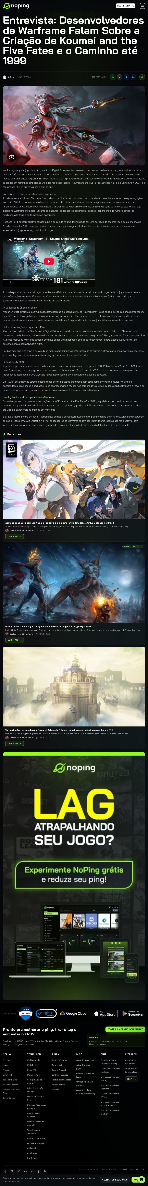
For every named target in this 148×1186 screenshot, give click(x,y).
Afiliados (55, 1089)
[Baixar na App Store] (105, 1013)
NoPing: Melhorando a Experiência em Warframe (29, 397)
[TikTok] (5, 1171)
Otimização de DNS (35, 1143)
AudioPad (31, 1148)
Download (7, 1075)
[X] (119, 77)
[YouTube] (25, 1171)
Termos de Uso (58, 1084)
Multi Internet (33, 1065)
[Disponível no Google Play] (133, 1013)
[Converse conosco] (141, 1179)
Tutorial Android (59, 1070)
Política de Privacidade (61, 1079)
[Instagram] (12, 1171)
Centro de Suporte (60, 1075)
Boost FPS (31, 1070)
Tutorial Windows (59, 1060)
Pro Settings (32, 1158)
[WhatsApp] (112, 77)
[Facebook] (126, 77)
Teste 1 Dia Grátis (10, 1079)
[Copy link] (142, 77)
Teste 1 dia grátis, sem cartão (125, 1029)
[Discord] (32, 1171)
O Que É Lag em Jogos (85, 1060)
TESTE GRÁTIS (125, 5)
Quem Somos (9, 1098)
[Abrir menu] (142, 6)
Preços (6, 1070)
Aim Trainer (32, 1153)
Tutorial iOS (57, 1065)
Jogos (5, 1065)
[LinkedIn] (133, 77)
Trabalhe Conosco (10, 1084)
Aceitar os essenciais (115, 1179)
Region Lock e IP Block (37, 1138)
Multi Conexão (33, 1060)
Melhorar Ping (33, 1075)
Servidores (7, 1060)
